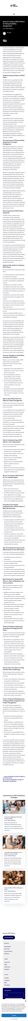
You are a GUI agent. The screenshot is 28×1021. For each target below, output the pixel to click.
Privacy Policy (14, 1018)
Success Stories (8, 951)
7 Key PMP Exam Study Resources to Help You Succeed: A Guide (13, 853)
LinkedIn (6, 978)
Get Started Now (9, 937)
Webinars (6, 953)
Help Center (7, 967)
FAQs (5, 964)
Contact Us (7, 962)
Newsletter (7, 985)
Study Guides (7, 946)
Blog (5, 982)
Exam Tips (6, 949)
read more (7, 830)
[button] (25, 1001)
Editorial (11, 28)
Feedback (6, 969)
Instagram (7, 980)
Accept (14, 1015)
